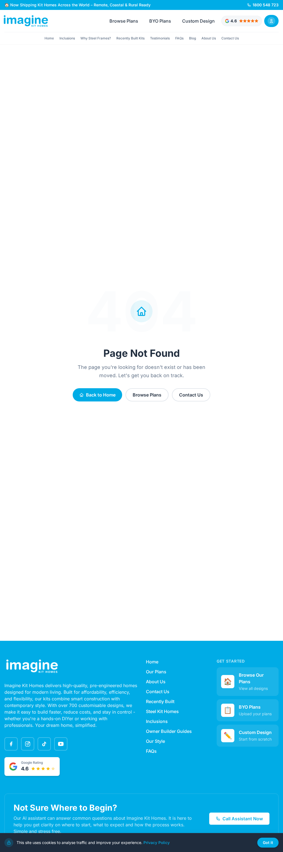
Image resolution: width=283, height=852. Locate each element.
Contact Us (230, 38)
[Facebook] (11, 744)
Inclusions (67, 38)
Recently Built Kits (130, 38)
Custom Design (198, 21)
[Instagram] (27, 744)
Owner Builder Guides (169, 731)
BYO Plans (160, 21)
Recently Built (160, 701)
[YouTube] (60, 744)
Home (49, 38)
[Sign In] (271, 21)
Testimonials (160, 38)
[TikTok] (44, 744)
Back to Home (101, 395)
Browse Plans (123, 21)
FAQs (179, 38)
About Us (208, 38)
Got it (268, 842)
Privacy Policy (156, 842)
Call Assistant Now (242, 818)
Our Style (155, 741)
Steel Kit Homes (162, 711)
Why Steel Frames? (95, 38)
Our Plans (156, 671)
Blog (192, 38)
